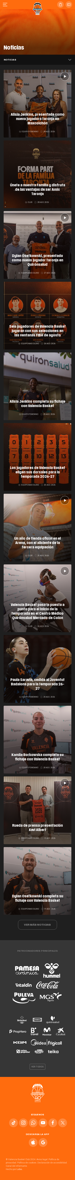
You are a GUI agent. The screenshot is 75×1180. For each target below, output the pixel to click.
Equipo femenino (30, 132)
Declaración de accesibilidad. (52, 1162)
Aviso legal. (42, 1159)
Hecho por (14, 1169)
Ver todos (37, 1066)
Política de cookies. (27, 1162)
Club (30, 202)
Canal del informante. (16, 1166)
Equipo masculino (30, 273)
